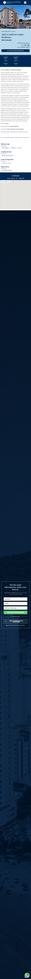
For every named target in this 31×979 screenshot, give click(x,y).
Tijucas (13, 31)
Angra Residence (14, 126)
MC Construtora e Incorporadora (15, 129)
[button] (25, 3)
